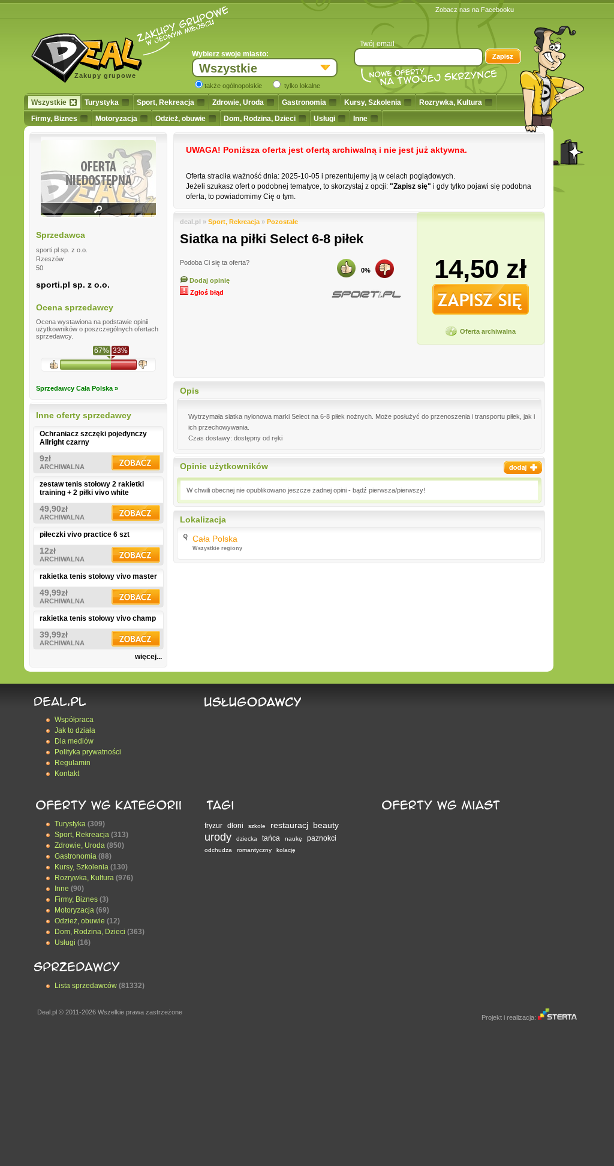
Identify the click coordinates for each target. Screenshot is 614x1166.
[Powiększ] (98, 213)
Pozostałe (282, 221)
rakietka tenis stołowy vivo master (98, 576)
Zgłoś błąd (206, 292)
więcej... (148, 657)
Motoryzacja (116, 118)
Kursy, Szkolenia (372, 102)
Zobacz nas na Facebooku (474, 9)
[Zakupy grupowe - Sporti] (366, 294)
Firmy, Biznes (54, 118)
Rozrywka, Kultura (450, 102)
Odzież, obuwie (180, 118)
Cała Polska (214, 538)
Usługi (324, 118)
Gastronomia (304, 102)
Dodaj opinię (209, 280)
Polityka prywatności (88, 752)
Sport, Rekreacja (165, 102)
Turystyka (102, 102)
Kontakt (67, 773)
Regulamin (73, 763)
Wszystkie (49, 102)
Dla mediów (74, 741)
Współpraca (74, 719)
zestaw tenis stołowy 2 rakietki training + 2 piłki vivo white (92, 488)
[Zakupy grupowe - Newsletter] (503, 57)
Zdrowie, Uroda (238, 102)
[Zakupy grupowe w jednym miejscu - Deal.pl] (91, 54)
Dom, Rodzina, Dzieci (260, 118)
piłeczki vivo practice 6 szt (85, 534)
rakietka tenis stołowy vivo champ (98, 618)
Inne (360, 118)
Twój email (377, 44)
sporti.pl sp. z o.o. (73, 284)
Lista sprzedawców (86, 985)
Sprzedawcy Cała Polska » (77, 388)
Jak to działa (75, 730)
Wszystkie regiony (217, 548)
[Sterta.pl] (557, 1017)
